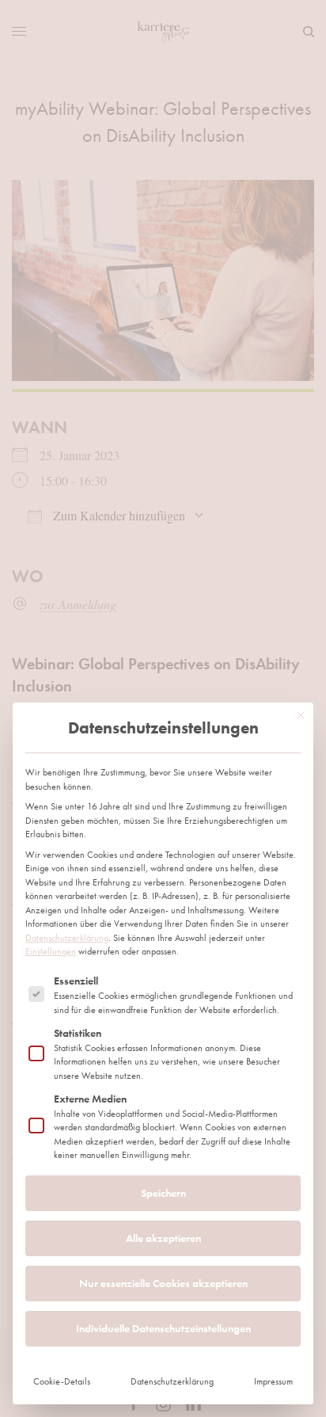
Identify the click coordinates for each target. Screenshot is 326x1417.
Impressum (273, 1381)
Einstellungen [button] (50, 951)
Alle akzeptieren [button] (163, 1238)
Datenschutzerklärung (66, 937)
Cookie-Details (61, 1381)
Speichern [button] (163, 1193)
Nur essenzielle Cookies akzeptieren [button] (163, 1283)
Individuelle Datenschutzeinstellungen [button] (163, 1328)
